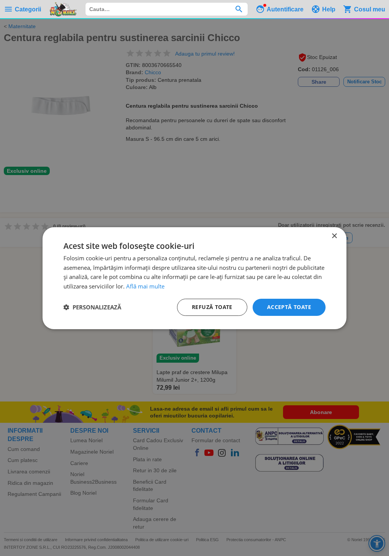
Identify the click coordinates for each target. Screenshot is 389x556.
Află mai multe (145, 286)
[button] (92, 307)
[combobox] (166, 9)
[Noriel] (63, 9)
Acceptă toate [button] (289, 307)
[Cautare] (238, 9)
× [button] (334, 236)
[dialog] (194, 278)
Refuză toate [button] (212, 307)
